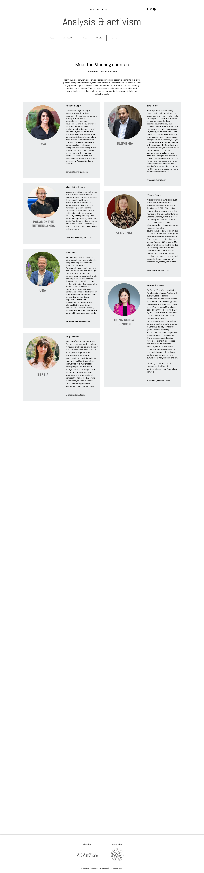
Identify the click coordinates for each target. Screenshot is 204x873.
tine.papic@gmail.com (156, 180)
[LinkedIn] (154, 9)
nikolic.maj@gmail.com (75, 395)
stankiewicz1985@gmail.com (78, 237)
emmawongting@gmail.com (159, 380)
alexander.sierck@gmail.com (78, 321)
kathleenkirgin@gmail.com (77, 172)
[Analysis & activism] (147, 9)
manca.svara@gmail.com (157, 270)
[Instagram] (151, 9)
